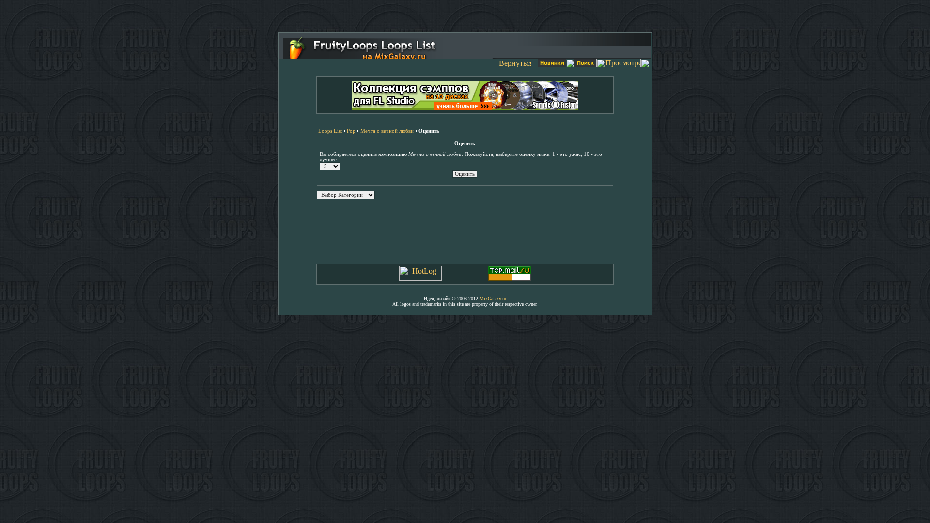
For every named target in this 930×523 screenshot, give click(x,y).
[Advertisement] (465, 14)
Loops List (330, 131)
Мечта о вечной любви (387, 131)
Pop (351, 131)
